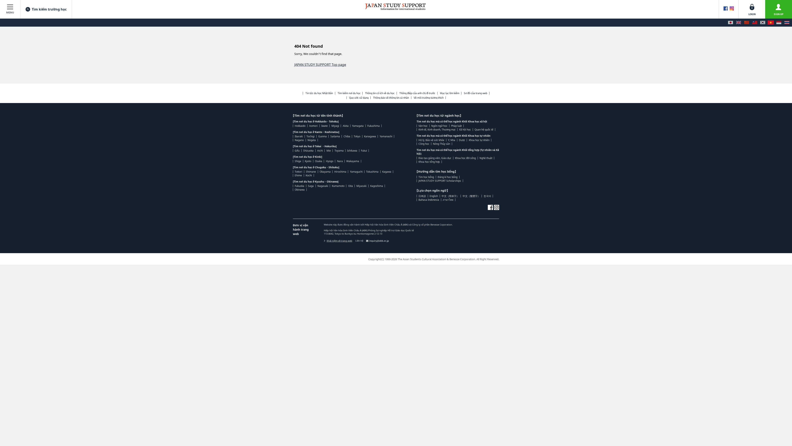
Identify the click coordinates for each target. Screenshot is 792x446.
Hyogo (329, 161)
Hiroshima (340, 171)
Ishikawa (352, 150)
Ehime (298, 175)
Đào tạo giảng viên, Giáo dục (434, 158)
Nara (340, 161)
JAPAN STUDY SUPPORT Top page (320, 64)
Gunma (322, 136)
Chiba (347, 136)
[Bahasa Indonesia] (779, 22)
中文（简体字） (450, 196)
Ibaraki (299, 136)
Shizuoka (308, 150)
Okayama (325, 171)
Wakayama (352, 161)
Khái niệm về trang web (339, 240)
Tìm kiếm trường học (49, 9)
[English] (738, 22)
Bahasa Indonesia (428, 200)
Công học (423, 144)
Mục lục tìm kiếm (449, 93)
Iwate (324, 126)
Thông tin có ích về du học (380, 93)
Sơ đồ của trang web (475, 93)
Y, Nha (451, 140)
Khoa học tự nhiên (479, 140)
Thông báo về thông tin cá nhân (391, 97)
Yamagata (358, 126)
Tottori (298, 171)
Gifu (297, 150)
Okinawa (300, 189)
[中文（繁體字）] (755, 22)
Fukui (364, 150)
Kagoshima (376, 186)
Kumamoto (338, 186)
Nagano (299, 140)
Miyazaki (361, 186)
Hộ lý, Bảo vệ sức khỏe (431, 140)
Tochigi (310, 136)
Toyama (339, 150)
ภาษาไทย (448, 200)
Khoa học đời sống (465, 158)
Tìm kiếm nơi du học (349, 93)
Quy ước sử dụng (359, 97)
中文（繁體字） (471, 196)
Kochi (309, 175)
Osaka (318, 161)
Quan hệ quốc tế (484, 129)
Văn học (423, 126)
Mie (328, 150)
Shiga (298, 161)
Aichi (320, 150)
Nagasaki (322, 186)
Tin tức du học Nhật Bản (319, 93)
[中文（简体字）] (747, 22)
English (434, 196)
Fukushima (373, 126)
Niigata (312, 140)
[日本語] (730, 22)
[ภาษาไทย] (787, 22)
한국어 (487, 196)
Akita (346, 126)
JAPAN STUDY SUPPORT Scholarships (439, 181)
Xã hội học (465, 129)
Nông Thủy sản (441, 144)
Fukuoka (299, 186)
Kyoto (308, 161)
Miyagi (335, 126)
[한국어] (763, 22)
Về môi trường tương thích (429, 97)
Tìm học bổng (426, 177)
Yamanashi (386, 136)
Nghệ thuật (486, 158)
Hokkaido (300, 126)
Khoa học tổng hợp (429, 162)
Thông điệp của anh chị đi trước (417, 93)
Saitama (335, 136)
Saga (311, 186)
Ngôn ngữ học (439, 126)
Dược (462, 140)
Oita (350, 186)
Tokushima (372, 171)
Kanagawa (370, 136)
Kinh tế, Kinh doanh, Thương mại (436, 129)
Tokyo (357, 136)
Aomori (313, 126)
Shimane (311, 171)
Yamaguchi (356, 171)
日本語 (422, 196)
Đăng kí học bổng (447, 177)
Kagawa (386, 171)
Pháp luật (456, 126)
